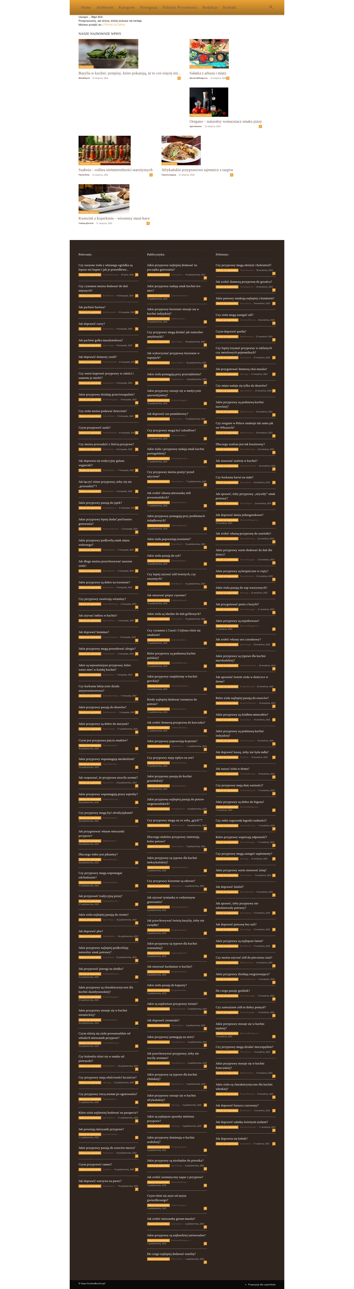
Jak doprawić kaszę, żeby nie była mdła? (242, 752)
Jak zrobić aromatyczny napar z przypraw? (175, 1177)
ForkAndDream (110, 274)
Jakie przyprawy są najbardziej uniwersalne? (176, 1235)
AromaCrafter (110, 1134)
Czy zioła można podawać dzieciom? (103, 411)
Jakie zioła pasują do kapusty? (167, 985)
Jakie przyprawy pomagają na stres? (170, 1037)
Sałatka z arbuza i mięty (208, 73)
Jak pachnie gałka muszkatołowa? (101, 340)
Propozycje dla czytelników (261, 1284)
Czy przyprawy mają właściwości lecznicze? (108, 1077)
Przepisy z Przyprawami (201, 67)
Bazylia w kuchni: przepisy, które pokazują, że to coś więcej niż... (130, 73)
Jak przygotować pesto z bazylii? (237, 604)
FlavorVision (109, 416)
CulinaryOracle (86, 223)
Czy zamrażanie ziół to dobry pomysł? (241, 1007)
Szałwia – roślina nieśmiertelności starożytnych (116, 170)
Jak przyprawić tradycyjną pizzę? (100, 896)
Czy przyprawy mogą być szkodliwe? (171, 430)
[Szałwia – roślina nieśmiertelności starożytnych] (116, 150)
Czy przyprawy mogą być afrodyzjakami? (106, 813)
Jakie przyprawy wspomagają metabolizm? (107, 759)
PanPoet (107, 1169)
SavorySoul (108, 328)
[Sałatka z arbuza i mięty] (209, 54)
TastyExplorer (110, 507)
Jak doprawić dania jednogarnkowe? (239, 515)
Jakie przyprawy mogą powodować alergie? (107, 648)
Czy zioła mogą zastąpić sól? (235, 315)
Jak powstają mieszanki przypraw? (101, 1129)
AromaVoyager (110, 399)
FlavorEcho (84, 174)
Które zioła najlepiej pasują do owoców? (242, 698)
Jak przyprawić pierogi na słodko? (101, 969)
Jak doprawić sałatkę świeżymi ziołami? (242, 1122)
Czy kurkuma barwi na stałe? (235, 477)
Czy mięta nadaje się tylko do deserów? (241, 385)
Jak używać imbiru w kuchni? (98, 615)
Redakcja (210, 7)
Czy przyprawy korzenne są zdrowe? (171, 881)
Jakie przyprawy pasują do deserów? (102, 707)
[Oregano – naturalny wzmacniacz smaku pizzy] (226, 102)
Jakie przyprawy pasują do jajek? (100, 503)
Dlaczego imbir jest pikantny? (98, 854)
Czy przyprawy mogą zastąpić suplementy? (244, 853)
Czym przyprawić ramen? (95, 1164)
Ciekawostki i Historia (89, 163)
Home (86, 7)
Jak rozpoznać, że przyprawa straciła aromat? (108, 777)
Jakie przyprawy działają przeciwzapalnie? (107, 394)
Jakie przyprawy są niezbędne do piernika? (175, 1160)
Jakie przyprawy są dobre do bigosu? (240, 802)
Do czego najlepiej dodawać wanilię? (171, 1254)
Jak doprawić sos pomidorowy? (167, 414)
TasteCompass (169, 174)
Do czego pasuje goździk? (233, 990)
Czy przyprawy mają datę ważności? (239, 785)
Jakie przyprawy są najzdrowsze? (237, 621)
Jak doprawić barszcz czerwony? (237, 1105)
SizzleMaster (109, 470)
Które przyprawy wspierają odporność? (241, 837)
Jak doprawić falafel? (230, 887)
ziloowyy (107, 1082)
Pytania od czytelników (90, 274)
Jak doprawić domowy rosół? (98, 357)
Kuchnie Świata (169, 163)
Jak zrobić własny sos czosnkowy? (238, 639)
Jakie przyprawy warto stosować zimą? (241, 870)
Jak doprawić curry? (92, 323)
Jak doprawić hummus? (94, 632)
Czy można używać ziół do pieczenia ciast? (244, 957)
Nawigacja (148, 7)
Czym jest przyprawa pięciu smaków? (103, 740)
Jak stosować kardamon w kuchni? (169, 966)
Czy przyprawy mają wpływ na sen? (170, 757)
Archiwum (105, 7)
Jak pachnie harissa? (92, 307)
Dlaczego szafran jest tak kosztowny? (240, 444)
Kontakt (229, 7)
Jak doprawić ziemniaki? (163, 1020)
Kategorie (127, 7)
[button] (271, 7)
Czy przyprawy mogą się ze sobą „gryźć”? (174, 820)
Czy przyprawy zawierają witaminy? (102, 599)
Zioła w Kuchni (86, 67)
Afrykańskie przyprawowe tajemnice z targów (197, 170)
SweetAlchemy (110, 604)
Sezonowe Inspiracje (89, 212)
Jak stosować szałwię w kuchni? (237, 461)
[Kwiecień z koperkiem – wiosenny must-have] (114, 199)
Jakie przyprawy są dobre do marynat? (104, 724)
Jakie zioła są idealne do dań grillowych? (174, 614)
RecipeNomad (178, 930)
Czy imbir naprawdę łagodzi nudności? (241, 820)
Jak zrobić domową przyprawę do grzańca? (244, 281)
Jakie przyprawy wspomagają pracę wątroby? (108, 794)
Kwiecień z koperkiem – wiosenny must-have (114, 218)
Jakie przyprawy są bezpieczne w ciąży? (242, 571)
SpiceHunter (196, 126)
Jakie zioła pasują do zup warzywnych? (241, 587)
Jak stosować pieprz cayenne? (166, 595)
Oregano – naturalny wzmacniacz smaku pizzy (226, 121)
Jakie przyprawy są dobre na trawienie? (104, 582)
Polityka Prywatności (180, 7)
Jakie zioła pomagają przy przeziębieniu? (174, 374)
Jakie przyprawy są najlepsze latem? (239, 941)
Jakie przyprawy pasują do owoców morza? (107, 1148)
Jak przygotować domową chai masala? (241, 369)
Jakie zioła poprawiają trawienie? (169, 539)
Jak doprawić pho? (91, 931)
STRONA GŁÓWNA (113, 24)
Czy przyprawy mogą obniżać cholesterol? (243, 265)
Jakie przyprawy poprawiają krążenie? (172, 741)
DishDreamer (109, 312)
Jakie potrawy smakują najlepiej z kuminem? (245, 298)
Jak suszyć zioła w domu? (232, 768)
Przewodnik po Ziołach (201, 115)
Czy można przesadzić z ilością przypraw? (106, 444)
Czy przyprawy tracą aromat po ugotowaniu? (108, 1094)
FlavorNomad (110, 361)
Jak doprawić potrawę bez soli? (236, 924)
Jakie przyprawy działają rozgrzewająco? (243, 974)
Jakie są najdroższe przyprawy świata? (172, 1004)
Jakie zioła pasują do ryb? (164, 555)
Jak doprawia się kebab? (232, 1138)
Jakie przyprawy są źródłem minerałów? (242, 714)
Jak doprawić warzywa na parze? (100, 1181)
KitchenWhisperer (199, 78)
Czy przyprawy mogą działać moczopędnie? (244, 1047)
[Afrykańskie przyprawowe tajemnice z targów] (197, 150)
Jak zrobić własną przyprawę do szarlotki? (243, 533)
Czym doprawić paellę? (231, 331)
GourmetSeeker (111, 528)
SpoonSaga (108, 345)
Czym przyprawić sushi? (95, 427)
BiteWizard (84, 78)
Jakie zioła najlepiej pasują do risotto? (104, 914)
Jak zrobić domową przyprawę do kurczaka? (176, 722)
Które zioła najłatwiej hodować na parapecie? (108, 1112)
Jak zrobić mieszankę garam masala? (171, 1218)
